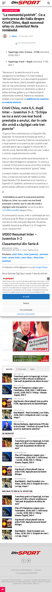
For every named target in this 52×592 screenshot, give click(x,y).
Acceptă (26, 297)
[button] (48, 279)
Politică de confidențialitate (26, 314)
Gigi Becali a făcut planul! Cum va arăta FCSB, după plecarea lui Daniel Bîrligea (31, 402)
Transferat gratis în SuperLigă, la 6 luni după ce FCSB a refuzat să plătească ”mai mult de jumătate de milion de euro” (31, 378)
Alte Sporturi (20, 438)
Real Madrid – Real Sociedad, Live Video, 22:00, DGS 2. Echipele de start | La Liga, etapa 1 (31, 415)
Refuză (26, 303)
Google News (41, 267)
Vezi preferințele (26, 310)
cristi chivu (17, 254)
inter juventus (31, 254)
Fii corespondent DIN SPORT (27, 573)
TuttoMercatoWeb (11, 210)
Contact (38, 570)
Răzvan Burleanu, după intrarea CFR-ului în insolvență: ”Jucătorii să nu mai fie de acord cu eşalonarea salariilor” (31, 426)
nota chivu (26, 257)
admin (14, 36)
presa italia (14, 257)
